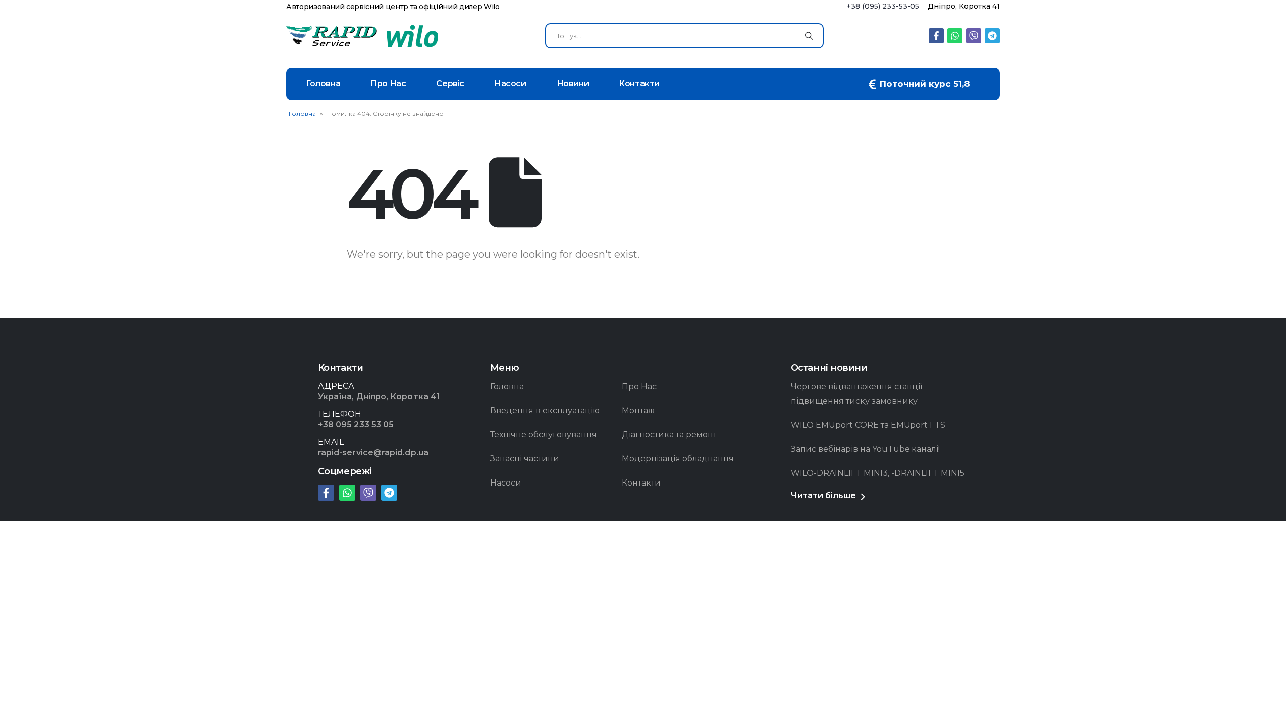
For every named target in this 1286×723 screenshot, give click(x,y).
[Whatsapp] (954, 35)
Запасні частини (524, 458)
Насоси (510, 83)
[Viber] (973, 35)
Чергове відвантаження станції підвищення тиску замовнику (856, 394)
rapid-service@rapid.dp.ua (373, 452)
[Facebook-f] (936, 35)
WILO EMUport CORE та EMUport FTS (868, 425)
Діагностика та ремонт (669, 434)
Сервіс (450, 83)
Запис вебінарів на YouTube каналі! (865, 449)
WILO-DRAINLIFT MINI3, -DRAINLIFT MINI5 (877, 473)
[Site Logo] (331, 36)
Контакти (639, 83)
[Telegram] (992, 35)
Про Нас (639, 386)
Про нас (388, 83)
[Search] (809, 35)
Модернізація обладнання (678, 458)
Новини (573, 83)
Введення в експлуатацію (545, 410)
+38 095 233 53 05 (356, 424)
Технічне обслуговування (543, 434)
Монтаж (638, 410)
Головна (323, 83)
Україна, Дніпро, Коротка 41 (379, 396)
